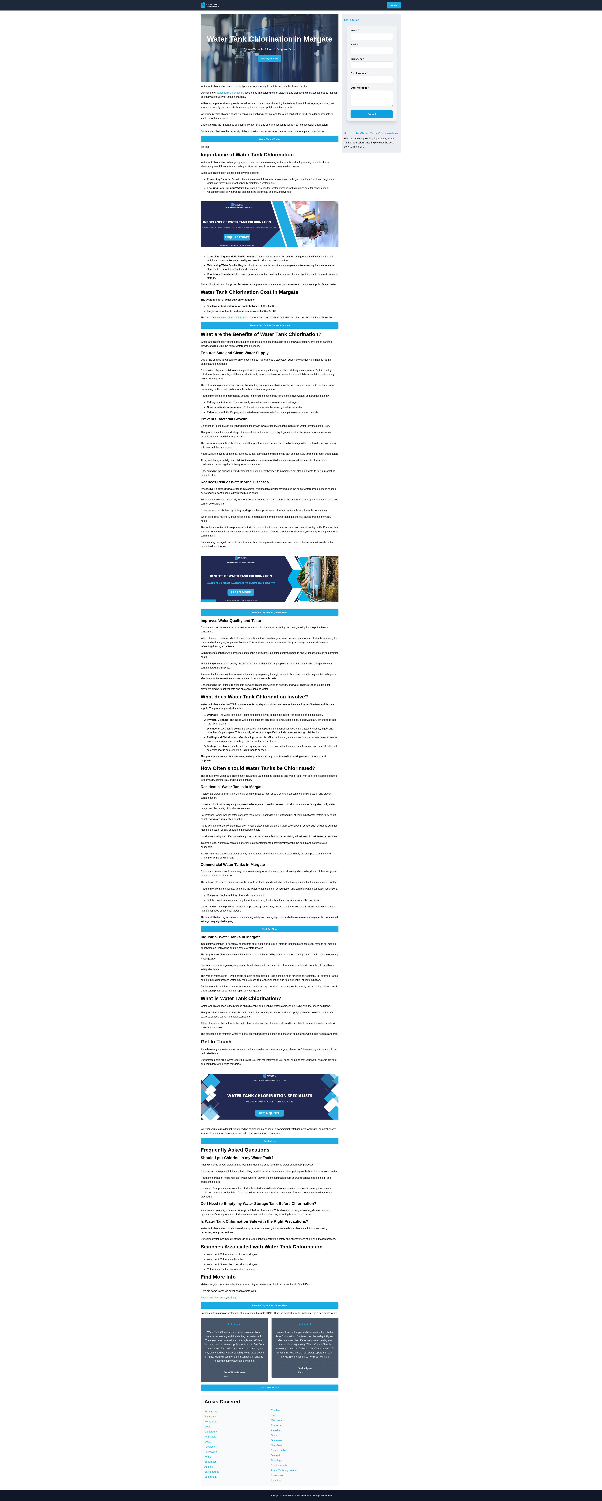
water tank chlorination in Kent (231, 317)
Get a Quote (267, 58)
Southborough (279, 1465)
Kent (273, 1415)
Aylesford (276, 1430)
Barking (231, 1297)
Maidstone (277, 1420)
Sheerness (210, 1461)
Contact (394, 5)
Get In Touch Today (269, 139)
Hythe (207, 1456)
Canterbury (210, 1431)
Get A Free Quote (270, 1387)
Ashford (208, 1466)
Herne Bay (210, 1421)
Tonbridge (276, 1460)
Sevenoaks (277, 1475)
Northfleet (276, 1445)
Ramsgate (220, 1297)
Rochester (276, 1425)
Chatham (276, 1410)
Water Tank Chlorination (230, 92)
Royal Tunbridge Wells (283, 1470)
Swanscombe (278, 1450)
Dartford (275, 1455)
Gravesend (277, 1440)
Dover (207, 1441)
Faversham (210, 1446)
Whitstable (210, 1436)
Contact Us (270, 1141)
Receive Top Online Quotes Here (269, 612)
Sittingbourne (211, 1471)
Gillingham (210, 1476)
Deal (207, 1426)
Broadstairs (207, 1297)
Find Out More (269, 929)
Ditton (274, 1435)
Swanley (276, 1480)
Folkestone (210, 1451)
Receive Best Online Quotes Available (269, 325)
